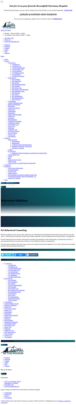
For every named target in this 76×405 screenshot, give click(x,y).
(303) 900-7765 (9, 38)
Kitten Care (11, 116)
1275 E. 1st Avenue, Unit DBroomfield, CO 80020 (12, 382)
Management (15, 143)
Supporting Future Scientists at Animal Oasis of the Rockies (29, 153)
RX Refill (4, 183)
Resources (7, 166)
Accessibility (8, 398)
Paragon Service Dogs (14, 160)
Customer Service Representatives (22, 145)
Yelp (5, 51)
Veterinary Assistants (18, 148)
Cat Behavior (16, 64)
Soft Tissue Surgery (14, 131)
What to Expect (12, 173)
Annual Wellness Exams (15, 103)
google (6, 50)
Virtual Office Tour (13, 155)
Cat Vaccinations (17, 71)
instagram (7, 46)
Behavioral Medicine (14, 104)
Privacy (6, 396)
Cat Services (11, 63)
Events (10, 156)
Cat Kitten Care (16, 66)
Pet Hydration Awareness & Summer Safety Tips (22, 175)
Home (6, 59)
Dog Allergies (16, 79)
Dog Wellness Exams (18, 91)
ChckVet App (12, 171)
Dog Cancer (15, 94)
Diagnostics (11, 113)
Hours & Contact (6, 30)
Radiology (11, 128)
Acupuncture (12, 101)
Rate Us (3, 373)
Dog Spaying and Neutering (20, 89)
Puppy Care (11, 126)
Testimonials (8, 393)
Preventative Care (13, 124)
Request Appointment (13, 183)
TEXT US (7, 40)
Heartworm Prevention (15, 114)
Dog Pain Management (18, 84)
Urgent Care (11, 134)
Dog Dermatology (17, 96)
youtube (6, 48)
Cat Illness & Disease (18, 76)
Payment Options (13, 170)
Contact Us (7, 165)
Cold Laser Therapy (14, 108)
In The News (12, 151)
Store (6, 180)
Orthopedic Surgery (14, 123)
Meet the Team (12, 140)
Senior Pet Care (12, 129)
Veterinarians (15, 141)
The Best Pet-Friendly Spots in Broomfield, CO (22, 176)
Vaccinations (12, 136)
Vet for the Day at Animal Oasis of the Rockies (22, 163)
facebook (7, 45)
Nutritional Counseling (15, 121)
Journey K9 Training (14, 178)
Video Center (12, 161)
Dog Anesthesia (16, 81)
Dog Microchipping (17, 98)
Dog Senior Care (17, 88)
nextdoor (7, 53)
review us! (4, 345)
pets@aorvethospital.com (11, 41)
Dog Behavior (16, 93)
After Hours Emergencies (15, 168)
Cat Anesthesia (16, 74)
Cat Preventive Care (18, 69)
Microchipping (12, 119)
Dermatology (12, 111)
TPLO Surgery (16, 99)
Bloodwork (11, 106)
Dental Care (11, 109)
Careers (10, 150)
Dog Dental (15, 83)
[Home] (8, 28)
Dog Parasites (16, 86)
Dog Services (12, 78)
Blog (9, 158)
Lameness (11, 118)
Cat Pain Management (18, 68)
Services (6, 61)
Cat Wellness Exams (18, 73)
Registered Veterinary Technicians (22, 146)
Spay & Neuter (12, 133)
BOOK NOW (58, 19)
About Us (7, 138)
